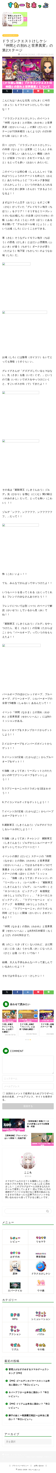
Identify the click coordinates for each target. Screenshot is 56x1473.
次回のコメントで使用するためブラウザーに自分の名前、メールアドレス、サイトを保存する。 (28, 1096)
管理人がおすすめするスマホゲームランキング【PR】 (29, 1371)
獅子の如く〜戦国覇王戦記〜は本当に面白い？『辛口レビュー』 (29, 1417)
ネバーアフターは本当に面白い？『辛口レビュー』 (29, 1394)
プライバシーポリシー (20, 1466)
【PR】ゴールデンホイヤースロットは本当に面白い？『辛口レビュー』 (29, 1383)
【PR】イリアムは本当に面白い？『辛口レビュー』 (29, 1406)
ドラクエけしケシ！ (10, 35)
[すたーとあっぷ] (28, 7)
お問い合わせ (39, 1466)
